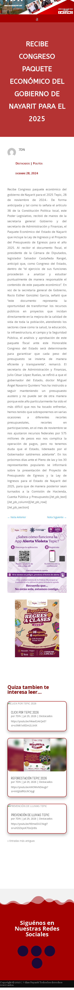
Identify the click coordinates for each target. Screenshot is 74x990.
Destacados (22, 163)
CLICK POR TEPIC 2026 (25, 712)
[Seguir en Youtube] (37, 963)
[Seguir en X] (49, 951)
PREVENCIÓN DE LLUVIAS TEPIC (30, 815)
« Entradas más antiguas (21, 840)
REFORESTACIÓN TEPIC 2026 (29, 778)
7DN (18, 716)
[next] (62, 558)
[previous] (12, 558)
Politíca (38, 163)
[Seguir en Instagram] (36, 951)
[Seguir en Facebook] (23, 951)
